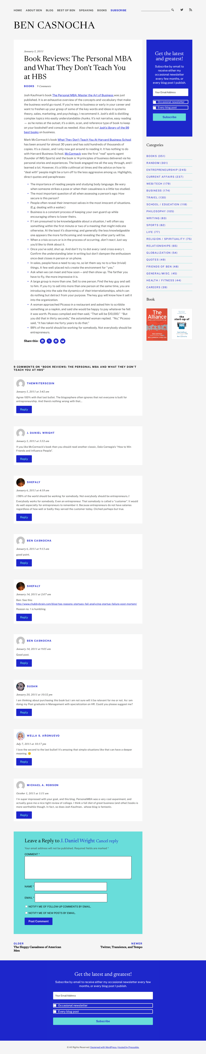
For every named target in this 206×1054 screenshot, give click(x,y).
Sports (152, 225)
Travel (152, 197)
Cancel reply (107, 841)
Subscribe (118, 10)
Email (29, 897)
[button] (170, 105)
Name (29, 886)
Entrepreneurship (162, 169)
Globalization (158, 252)
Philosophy (156, 211)
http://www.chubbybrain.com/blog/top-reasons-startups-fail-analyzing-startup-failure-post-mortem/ (76, 603)
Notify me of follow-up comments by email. (59, 906)
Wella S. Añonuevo (43, 735)
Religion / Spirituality (165, 238)
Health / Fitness (160, 280)
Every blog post (167, 107)
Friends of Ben (159, 266)
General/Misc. (158, 273)
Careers (153, 287)
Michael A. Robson (43, 785)
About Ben (34, 10)
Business (154, 190)
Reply (24, 409)
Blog (49, 10)
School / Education (162, 204)
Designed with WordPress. (103, 1047)
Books (102, 10)
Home (18, 10)
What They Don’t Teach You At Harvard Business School (94, 139)
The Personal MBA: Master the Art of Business (83, 95)
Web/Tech (154, 183)
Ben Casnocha (54, 26)
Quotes (152, 259)
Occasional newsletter (171, 101)
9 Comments (44, 86)
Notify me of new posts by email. (52, 913)
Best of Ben (66, 10)
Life (149, 232)
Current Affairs (160, 176)
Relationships (158, 245)
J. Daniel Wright (41, 432)
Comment (32, 854)
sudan (32, 686)
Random (153, 163)
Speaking (86, 10)
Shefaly (33, 482)
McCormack (73, 153)
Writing (153, 218)
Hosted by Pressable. (128, 1047)
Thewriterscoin (41, 383)
